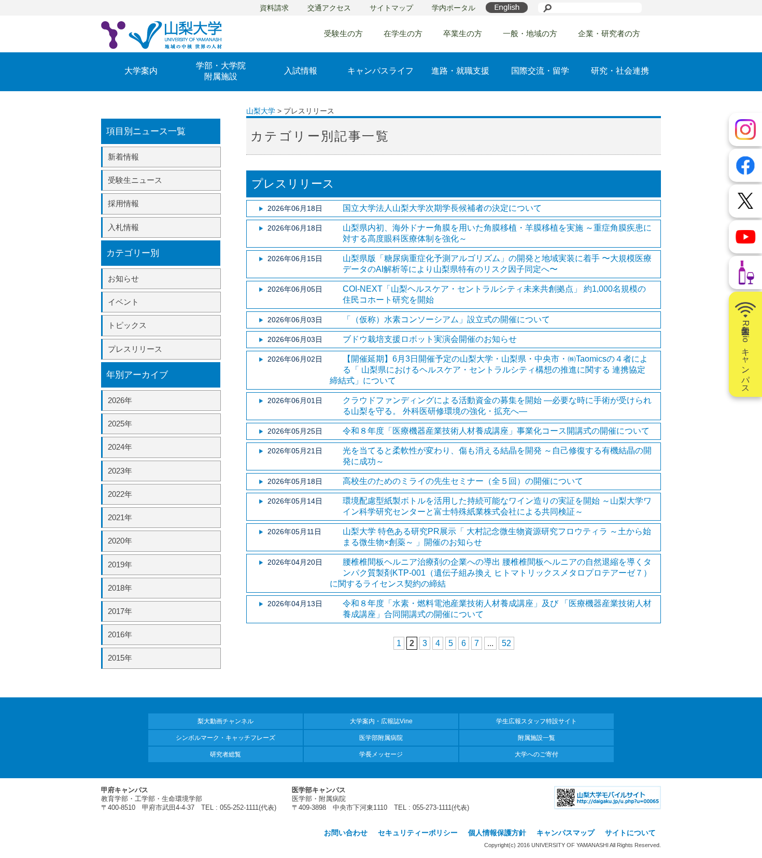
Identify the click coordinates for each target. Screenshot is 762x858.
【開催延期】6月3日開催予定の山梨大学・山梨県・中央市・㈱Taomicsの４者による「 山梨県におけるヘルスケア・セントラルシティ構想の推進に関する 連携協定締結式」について (489, 369)
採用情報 (123, 203)
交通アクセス (329, 8)
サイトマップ (391, 8)
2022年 (120, 494)
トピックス (127, 325)
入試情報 (300, 70)
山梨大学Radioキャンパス (745, 354)
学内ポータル (453, 8)
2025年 (120, 423)
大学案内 (141, 70)
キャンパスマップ (566, 832)
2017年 (120, 611)
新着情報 (123, 156)
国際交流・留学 (540, 70)
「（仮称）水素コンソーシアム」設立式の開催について (446, 319)
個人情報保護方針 (497, 832)
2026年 (120, 400)
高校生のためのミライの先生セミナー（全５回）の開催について (463, 481)
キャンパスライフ (380, 70)
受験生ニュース (135, 180)
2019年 (120, 564)
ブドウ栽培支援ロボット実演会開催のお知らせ (430, 339)
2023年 (120, 470)
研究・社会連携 (620, 70)
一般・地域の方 (530, 33)
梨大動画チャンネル (225, 721)
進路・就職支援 (460, 70)
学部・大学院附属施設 (221, 71)
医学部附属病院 (381, 737)
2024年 (120, 446)
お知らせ (123, 278)
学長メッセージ (381, 754)
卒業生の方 (462, 33)
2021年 (120, 517)
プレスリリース (135, 349)
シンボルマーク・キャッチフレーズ (225, 737)
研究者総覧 (225, 754)
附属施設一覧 (536, 737)
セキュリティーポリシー (418, 832)
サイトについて (630, 832)
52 (506, 643)
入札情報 (123, 227)
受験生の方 (343, 33)
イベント (123, 301)
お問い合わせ (346, 832)
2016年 (120, 634)
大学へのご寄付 (536, 754)
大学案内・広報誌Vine (381, 721)
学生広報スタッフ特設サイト (536, 721)
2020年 (120, 540)
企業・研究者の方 (609, 33)
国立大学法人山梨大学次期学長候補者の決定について (442, 208)
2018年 (120, 587)
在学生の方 (403, 33)
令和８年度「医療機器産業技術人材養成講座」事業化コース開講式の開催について (496, 430)
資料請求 (274, 8)
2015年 (120, 657)
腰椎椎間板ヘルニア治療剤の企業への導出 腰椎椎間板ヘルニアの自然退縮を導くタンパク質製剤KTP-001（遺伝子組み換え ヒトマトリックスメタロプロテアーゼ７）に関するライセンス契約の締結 (491, 572)
